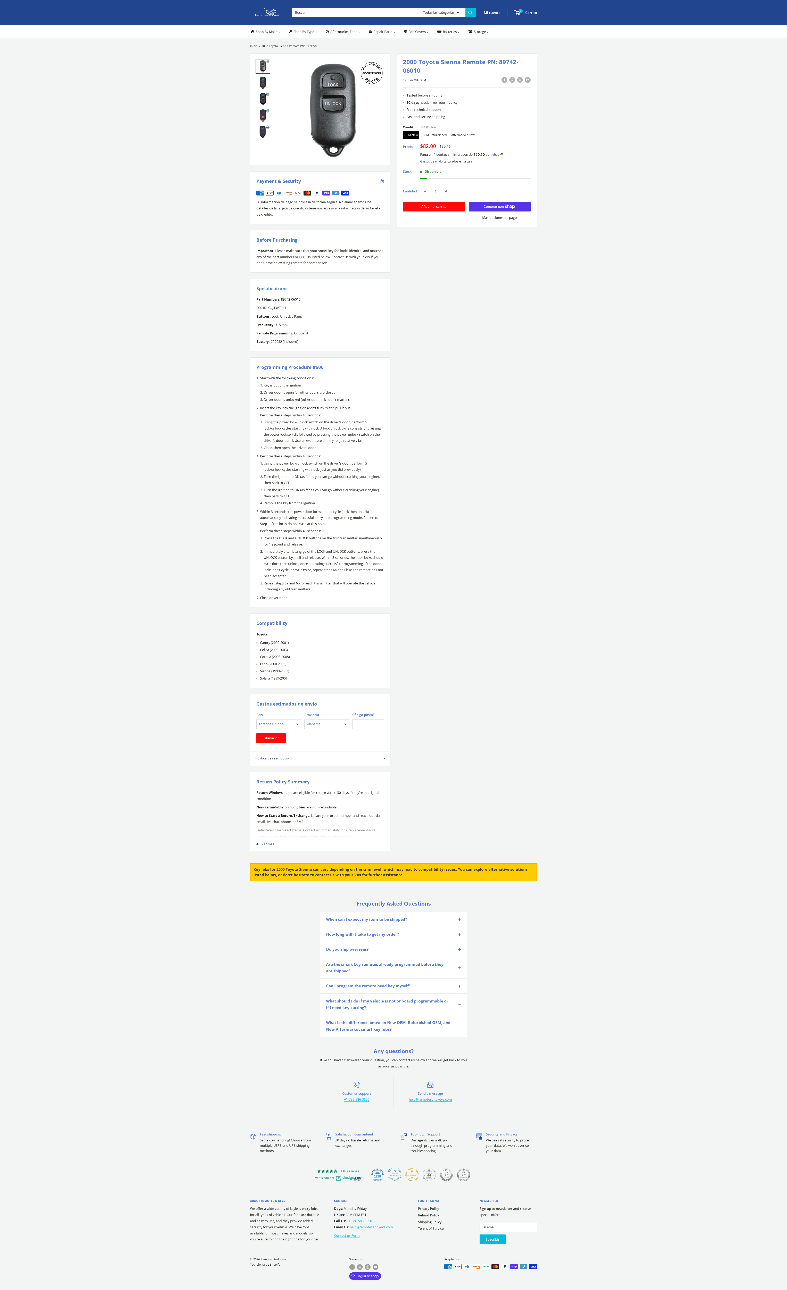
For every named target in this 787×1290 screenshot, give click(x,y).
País (259, 715)
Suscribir (492, 1239)
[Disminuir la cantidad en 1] (424, 191)
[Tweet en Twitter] (520, 80)
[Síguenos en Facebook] (352, 1267)
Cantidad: (410, 191)
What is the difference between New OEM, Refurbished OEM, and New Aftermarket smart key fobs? (388, 1026)
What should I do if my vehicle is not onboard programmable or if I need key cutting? (387, 1004)
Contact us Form (347, 1235)
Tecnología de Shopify (265, 1264)
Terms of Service (431, 1228)
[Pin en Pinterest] (512, 80)
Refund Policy (428, 1215)
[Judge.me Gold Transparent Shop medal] (412, 1174)
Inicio (253, 46)
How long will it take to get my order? (362, 934)
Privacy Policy (428, 1208)
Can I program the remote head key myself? (368, 986)
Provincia (311, 715)
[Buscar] (470, 12)
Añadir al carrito (434, 206)
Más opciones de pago (499, 217)
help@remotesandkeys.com (430, 1099)
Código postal (363, 715)
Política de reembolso (272, 758)
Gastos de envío (431, 161)
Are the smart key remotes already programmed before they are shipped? (385, 968)
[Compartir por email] (528, 80)
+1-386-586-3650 (356, 1099)
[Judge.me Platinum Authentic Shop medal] (394, 1174)
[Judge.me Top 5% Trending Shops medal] (463, 1174)
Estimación (271, 738)
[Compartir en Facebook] (504, 80)
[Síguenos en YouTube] (375, 1267)
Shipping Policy (429, 1222)
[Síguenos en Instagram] (368, 1267)
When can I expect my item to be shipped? (366, 919)
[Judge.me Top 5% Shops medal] (446, 1174)
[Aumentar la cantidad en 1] (446, 191)
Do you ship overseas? (347, 949)
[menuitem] (265, 32)
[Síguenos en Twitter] (360, 1267)
